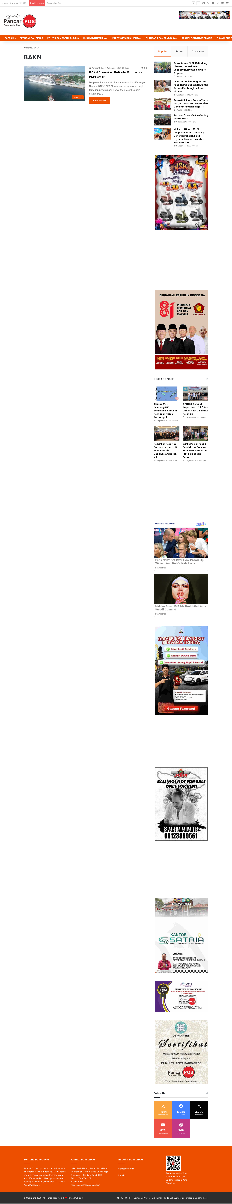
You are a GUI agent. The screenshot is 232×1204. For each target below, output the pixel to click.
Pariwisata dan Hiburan (126, 38)
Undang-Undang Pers (197, 1198)
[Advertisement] (181, 260)
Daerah (9, 38)
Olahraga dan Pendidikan (161, 38)
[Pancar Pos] (19, 21)
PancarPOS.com (99, 68)
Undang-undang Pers (176, 1180)
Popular (162, 51)
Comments (198, 51)
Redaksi (122, 1175)
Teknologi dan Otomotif (197, 38)
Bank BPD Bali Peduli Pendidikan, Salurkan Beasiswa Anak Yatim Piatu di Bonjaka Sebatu (195, 450)
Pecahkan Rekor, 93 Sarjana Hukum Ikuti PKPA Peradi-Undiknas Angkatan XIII (165, 450)
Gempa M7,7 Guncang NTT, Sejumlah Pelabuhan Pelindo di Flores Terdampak (166, 410)
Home (29, 47)
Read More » (99, 100)
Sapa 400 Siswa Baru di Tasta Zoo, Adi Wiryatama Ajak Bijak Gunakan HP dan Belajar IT (191, 103)
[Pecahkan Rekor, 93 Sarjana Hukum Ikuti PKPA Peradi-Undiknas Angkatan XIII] (166, 433)
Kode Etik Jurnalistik (175, 1176)
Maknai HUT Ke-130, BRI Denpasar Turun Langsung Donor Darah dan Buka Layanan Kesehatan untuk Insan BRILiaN (189, 136)
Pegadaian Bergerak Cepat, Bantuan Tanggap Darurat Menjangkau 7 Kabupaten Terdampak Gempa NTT (97, 3)
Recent (179, 51)
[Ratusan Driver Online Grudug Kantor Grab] (162, 119)
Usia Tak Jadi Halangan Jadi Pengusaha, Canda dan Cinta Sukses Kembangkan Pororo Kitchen (191, 86)
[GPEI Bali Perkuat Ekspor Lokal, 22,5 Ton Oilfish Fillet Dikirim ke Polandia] (195, 393)
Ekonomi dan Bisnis (31, 38)
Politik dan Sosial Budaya (63, 38)
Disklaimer (171, 1183)
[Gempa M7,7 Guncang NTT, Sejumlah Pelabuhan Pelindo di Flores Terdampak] (166, 393)
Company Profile (126, 1168)
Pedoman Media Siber (176, 1173)
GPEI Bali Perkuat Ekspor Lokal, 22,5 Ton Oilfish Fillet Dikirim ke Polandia (195, 409)
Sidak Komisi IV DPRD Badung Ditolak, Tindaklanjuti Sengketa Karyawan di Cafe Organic (190, 68)
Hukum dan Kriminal (95, 38)
